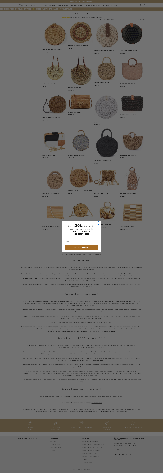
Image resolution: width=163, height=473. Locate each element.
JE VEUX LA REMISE (81, 247)
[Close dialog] (98, 223)
